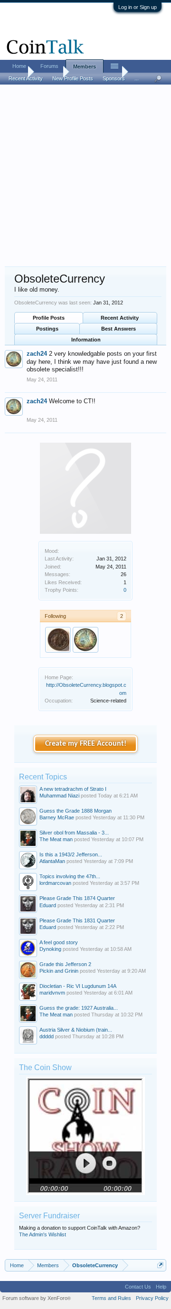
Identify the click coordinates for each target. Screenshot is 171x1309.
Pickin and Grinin (58, 971)
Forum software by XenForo (36, 1298)
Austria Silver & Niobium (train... (75, 1030)
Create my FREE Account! (85, 744)
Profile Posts (49, 318)
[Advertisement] (85, 176)
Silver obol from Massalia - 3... (74, 832)
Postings (47, 329)
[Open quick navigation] (160, 1265)
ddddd (46, 1036)
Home (19, 66)
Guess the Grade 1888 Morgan (75, 811)
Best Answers (118, 329)
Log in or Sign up (137, 7)
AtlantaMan (52, 861)
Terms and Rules (111, 1298)
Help (161, 1287)
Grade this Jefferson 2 (65, 964)
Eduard (47, 905)
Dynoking (50, 949)
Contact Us (138, 1287)
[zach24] (85, 640)
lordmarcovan (55, 883)
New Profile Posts (72, 78)
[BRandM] (58, 640)
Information (86, 339)
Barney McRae (56, 817)
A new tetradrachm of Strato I (72, 789)
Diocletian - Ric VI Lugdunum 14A (77, 986)
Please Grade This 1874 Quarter (77, 898)
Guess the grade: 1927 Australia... (78, 1008)
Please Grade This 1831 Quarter (77, 920)
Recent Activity (120, 318)
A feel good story (58, 942)
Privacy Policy (152, 1298)
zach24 (37, 353)
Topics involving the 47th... (69, 876)
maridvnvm (52, 993)
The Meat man (56, 839)
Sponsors (114, 78)
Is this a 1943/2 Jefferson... (70, 854)
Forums (49, 66)
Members (84, 66)
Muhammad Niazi (59, 795)
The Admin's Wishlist (42, 1234)
